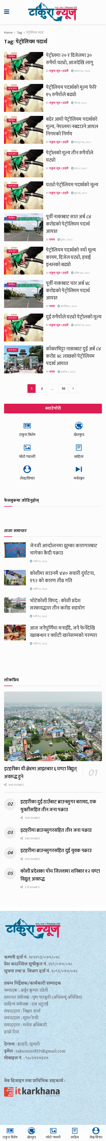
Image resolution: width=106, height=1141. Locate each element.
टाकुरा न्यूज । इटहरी (58, 71)
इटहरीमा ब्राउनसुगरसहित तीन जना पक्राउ (56, 830)
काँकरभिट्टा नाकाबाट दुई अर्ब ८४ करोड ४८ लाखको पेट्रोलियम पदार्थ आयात (73, 356)
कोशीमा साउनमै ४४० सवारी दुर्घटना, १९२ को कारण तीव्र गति (62, 577)
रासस (52, 239)
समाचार (12, 88)
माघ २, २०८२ (80, 168)
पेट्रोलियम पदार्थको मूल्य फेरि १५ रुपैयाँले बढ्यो (71, 91)
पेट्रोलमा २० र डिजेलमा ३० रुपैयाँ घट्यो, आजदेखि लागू (69, 59)
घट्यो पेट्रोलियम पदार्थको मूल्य (72, 185)
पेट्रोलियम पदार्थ (34, 32)
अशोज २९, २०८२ (82, 325)
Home (8, 32)
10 (63, 389)
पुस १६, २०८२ (80, 193)
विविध (11, 56)
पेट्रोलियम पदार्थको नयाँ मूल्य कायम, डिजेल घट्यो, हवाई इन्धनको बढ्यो (71, 257)
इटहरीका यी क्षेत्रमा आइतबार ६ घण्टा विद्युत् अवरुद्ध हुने (40, 773)
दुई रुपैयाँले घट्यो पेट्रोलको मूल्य (73, 317)
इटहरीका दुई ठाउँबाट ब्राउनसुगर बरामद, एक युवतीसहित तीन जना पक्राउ (58, 806)
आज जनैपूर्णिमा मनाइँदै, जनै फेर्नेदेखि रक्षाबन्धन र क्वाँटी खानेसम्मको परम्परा (63, 632)
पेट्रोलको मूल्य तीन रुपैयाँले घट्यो (69, 156)
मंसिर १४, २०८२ (82, 273)
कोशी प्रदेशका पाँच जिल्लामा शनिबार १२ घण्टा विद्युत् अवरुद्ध (60, 875)
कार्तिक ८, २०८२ (68, 306)
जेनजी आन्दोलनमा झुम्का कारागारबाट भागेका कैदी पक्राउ (63, 549)
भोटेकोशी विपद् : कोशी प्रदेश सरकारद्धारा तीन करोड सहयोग (57, 604)
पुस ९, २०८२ (66, 239)
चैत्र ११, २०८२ (80, 103)
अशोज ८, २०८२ (67, 372)
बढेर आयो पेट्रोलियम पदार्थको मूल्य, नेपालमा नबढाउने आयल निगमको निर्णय (72, 126)
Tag (19, 32)
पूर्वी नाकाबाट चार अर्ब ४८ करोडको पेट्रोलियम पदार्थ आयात (68, 290)
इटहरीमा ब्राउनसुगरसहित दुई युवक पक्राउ (56, 851)
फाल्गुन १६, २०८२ (82, 142)
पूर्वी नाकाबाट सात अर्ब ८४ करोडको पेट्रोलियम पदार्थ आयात (68, 224)
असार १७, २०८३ (82, 71)
